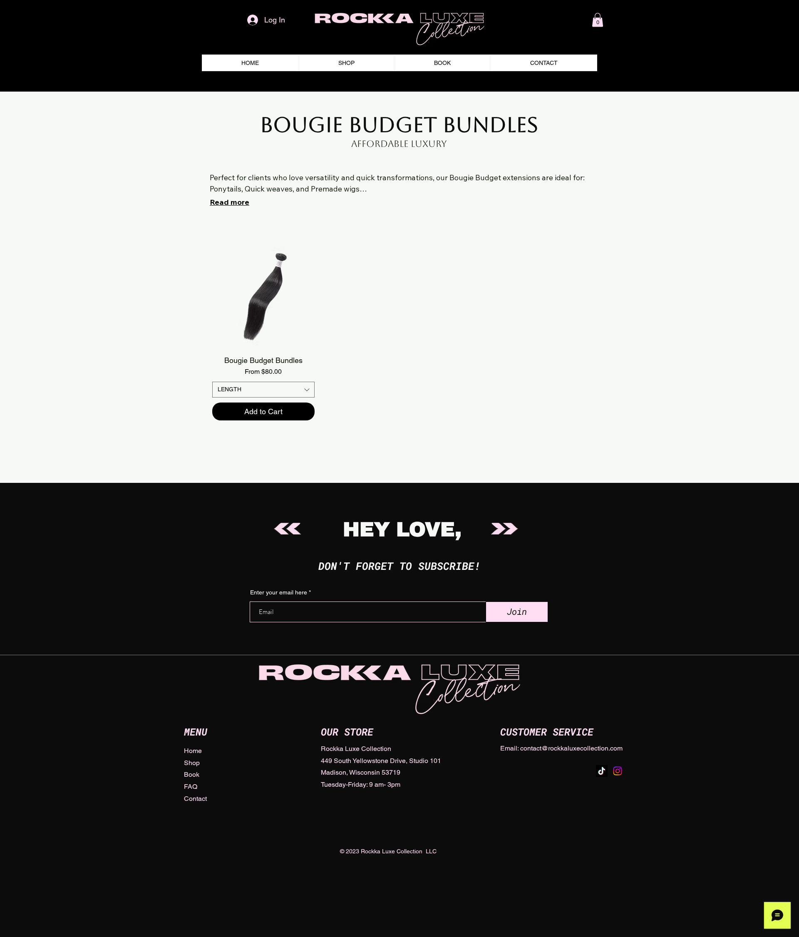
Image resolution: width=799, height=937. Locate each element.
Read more (229, 202)
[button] (597, 20)
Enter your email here (278, 592)
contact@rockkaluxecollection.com (571, 748)
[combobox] (263, 390)
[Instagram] (617, 771)
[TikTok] (602, 771)
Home (193, 751)
